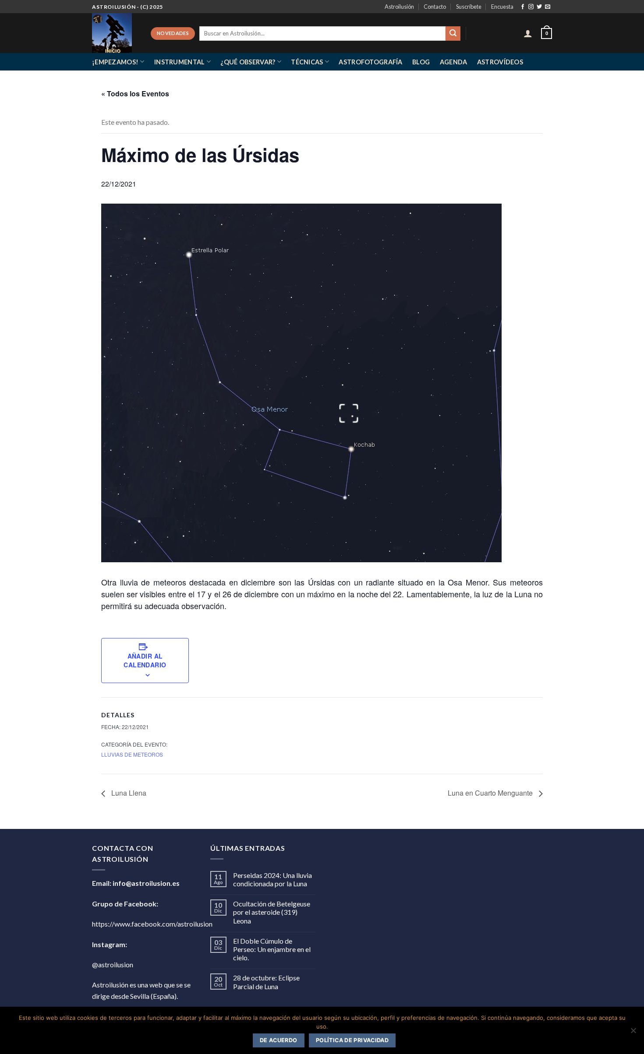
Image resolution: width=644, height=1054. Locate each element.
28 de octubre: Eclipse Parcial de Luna (266, 981)
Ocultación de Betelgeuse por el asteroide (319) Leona (271, 911)
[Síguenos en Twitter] (539, 7)
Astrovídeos (500, 62)
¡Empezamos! (115, 62)
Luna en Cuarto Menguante (491, 793)
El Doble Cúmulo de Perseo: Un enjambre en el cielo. (272, 949)
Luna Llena (128, 793)
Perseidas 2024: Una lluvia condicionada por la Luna (272, 879)
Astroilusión (399, 6)
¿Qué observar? (247, 62)
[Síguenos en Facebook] (522, 7)
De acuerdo (278, 1040)
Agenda (453, 62)
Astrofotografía (370, 62)
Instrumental (179, 62)
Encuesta (502, 6)
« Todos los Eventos (135, 93)
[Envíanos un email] (547, 7)
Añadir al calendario (145, 660)
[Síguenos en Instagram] (531, 7)
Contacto (435, 6)
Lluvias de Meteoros (132, 754)
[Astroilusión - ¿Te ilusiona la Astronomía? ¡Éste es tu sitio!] (115, 33)
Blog (421, 62)
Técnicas (307, 62)
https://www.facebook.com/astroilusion (152, 924)
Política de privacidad (352, 1040)
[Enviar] (453, 33)
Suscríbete (468, 6)
